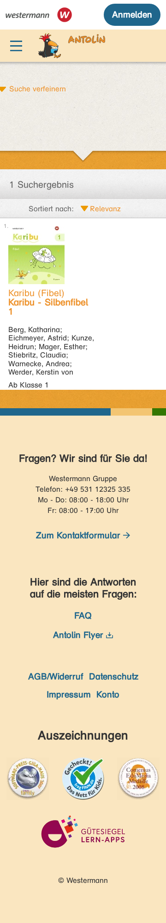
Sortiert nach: (51, 208)
